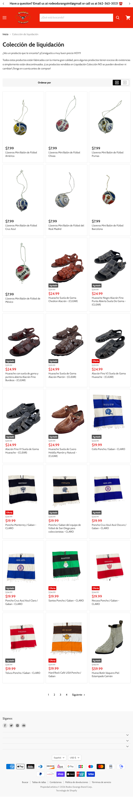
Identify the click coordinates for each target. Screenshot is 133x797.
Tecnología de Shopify (66, 790)
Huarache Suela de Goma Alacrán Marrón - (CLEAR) (62, 375)
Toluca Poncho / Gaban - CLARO (22, 672)
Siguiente (77, 694)
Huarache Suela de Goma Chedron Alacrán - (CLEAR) (63, 299)
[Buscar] (117, 18)
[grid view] (117, 82)
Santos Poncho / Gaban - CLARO (66, 600)
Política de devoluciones (76, 782)
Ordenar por (44, 82)
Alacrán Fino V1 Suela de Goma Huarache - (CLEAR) (22, 451)
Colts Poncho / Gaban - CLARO (108, 449)
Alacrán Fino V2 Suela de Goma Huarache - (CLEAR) (109, 375)
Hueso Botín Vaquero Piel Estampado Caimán (105, 674)
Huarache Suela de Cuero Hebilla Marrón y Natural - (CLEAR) (62, 452)
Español (57, 757)
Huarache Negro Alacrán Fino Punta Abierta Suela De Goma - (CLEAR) (109, 301)
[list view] (125, 82)
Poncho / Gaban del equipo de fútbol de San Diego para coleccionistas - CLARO (64, 528)
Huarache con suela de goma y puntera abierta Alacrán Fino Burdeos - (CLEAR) (21, 377)
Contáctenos (55, 782)
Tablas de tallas (39, 782)
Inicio (5, 34)
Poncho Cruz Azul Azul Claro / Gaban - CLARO (21, 602)
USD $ (73, 757)
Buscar (25, 782)
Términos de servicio (101, 782)
